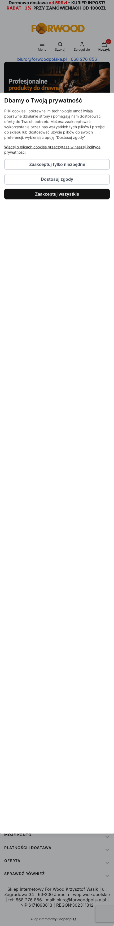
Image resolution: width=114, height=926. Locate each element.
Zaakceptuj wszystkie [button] (57, 194)
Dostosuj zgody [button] (57, 179)
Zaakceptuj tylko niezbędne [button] (57, 164)
